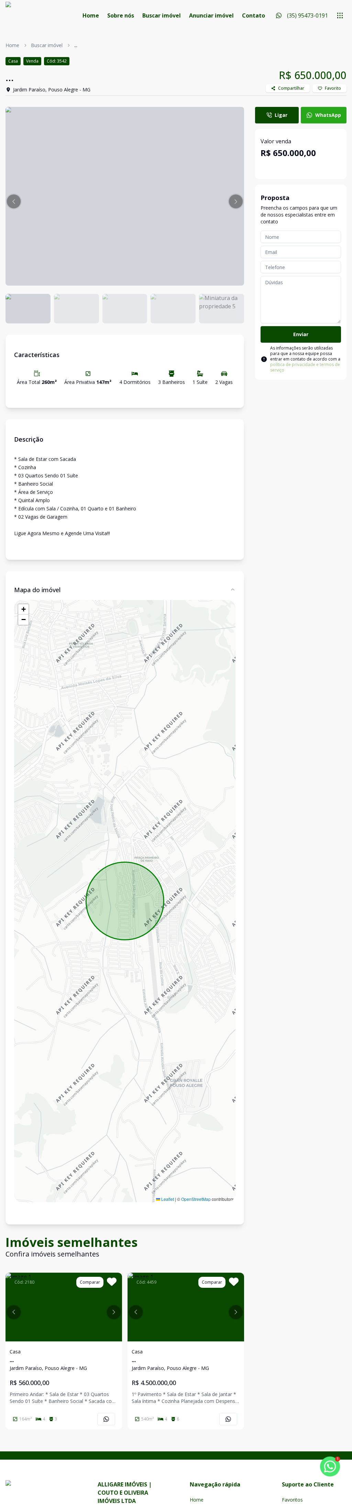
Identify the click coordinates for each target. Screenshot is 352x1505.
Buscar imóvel (161, 15)
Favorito (333, 88)
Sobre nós (120, 15)
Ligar (281, 115)
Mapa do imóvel (37, 590)
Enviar (300, 334)
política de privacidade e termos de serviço (305, 367)
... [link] (75, 45)
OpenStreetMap (196, 1199)
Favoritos (292, 1499)
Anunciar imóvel (211, 15)
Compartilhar (291, 88)
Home (90, 15)
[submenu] (339, 15)
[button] (14, 201)
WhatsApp (328, 115)
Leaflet (167, 1199)
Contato (253, 15)
